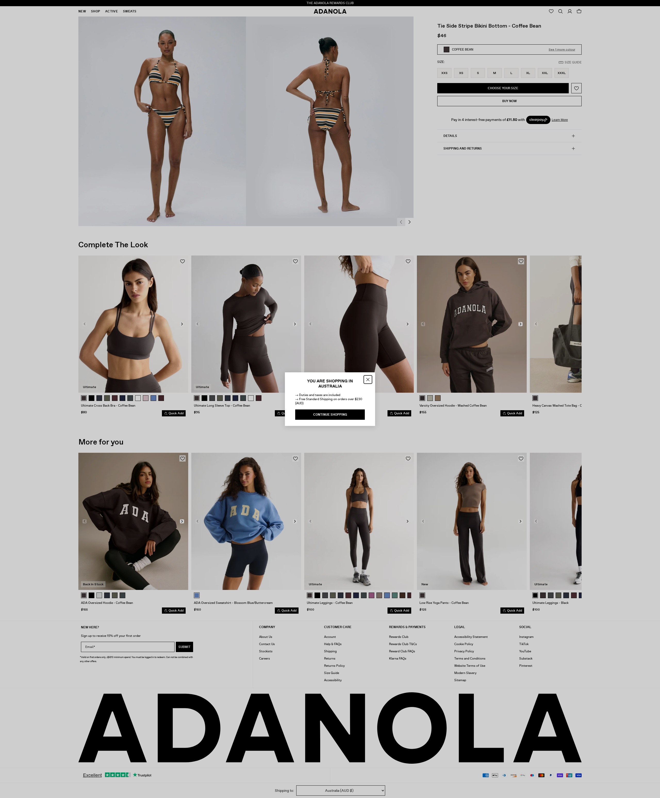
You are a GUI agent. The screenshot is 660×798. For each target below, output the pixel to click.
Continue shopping (330, 415)
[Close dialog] (368, 379)
